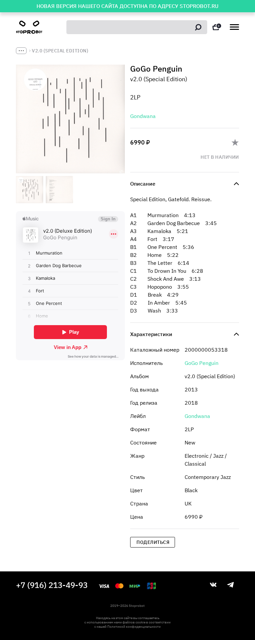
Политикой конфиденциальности (134, 626)
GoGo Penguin (201, 363)
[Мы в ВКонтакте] (213, 585)
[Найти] (198, 27)
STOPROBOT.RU (199, 6)
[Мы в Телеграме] (230, 585)
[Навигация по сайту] (234, 27)
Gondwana (143, 116)
